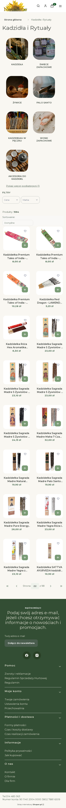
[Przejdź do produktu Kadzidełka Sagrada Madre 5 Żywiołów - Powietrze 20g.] (49, 328)
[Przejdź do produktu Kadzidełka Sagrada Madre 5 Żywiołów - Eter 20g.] (16, 417)
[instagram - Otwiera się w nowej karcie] (37, 655)
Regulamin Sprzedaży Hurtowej (26, 678)
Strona (27, 586)
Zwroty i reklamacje (18, 673)
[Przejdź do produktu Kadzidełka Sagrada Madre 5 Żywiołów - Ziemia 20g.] (49, 372)
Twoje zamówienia (17, 699)
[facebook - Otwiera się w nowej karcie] (27, 655)
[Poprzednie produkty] (16, 586)
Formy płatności (15, 725)
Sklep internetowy (29, 804)
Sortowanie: (8, 217)
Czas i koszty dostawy (19, 729)
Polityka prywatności (18, 750)
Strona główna (12, 19)
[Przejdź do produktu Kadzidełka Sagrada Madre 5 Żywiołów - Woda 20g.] (16, 372)
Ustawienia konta (16, 703)
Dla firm (10, 780)
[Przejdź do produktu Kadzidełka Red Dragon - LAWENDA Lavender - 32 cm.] (49, 283)
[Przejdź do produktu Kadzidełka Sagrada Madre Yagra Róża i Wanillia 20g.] (49, 506)
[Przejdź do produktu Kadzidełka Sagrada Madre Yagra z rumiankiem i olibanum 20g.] (16, 551)
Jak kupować (13, 755)
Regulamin (12, 682)
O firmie (10, 776)
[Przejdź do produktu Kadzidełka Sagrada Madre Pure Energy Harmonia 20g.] (16, 506)
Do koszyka (25, 245)
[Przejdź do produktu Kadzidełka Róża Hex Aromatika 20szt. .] (16, 328)
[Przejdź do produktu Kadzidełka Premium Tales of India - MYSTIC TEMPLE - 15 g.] (16, 283)
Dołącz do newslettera (21, 643)
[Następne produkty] (50, 586)
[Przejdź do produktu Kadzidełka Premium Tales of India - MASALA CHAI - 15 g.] (49, 238)
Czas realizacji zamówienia (22, 734)
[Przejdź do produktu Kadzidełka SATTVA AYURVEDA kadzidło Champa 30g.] (49, 551)
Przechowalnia (14, 708)
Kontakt (10, 772)
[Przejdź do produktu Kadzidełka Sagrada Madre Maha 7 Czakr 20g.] (49, 417)
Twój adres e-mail (15, 636)
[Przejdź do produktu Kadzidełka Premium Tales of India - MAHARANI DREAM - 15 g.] (16, 238)
